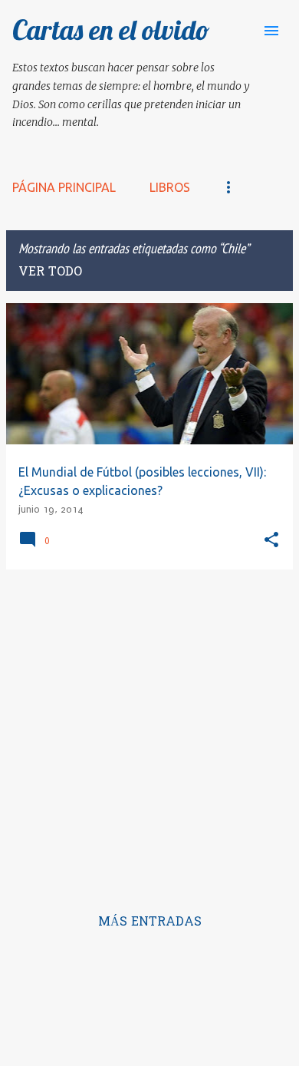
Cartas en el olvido (111, 29)
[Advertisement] (149, 731)
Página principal (64, 187)
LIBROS (170, 187)
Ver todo (50, 272)
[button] (271, 540)
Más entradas (150, 922)
